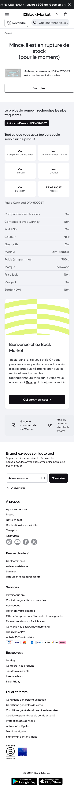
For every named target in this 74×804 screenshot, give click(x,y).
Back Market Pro (15, 632)
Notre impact (14, 519)
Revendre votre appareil (20, 610)
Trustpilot (11, 530)
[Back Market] (37, 14)
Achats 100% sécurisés (20, 637)
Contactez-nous (15, 561)
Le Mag (10, 660)
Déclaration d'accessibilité (22, 525)
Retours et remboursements (23, 576)
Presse (10, 514)
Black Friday (13, 681)
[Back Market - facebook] (26, 542)
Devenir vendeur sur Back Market (26, 621)
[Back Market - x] (34, 542)
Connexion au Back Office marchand (28, 626)
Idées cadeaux (15, 676)
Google (31, 382)
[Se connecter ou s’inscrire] (57, 14)
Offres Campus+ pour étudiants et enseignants (34, 616)
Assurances (13, 605)
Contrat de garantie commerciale (26, 600)
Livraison (11, 571)
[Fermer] (69, 4)
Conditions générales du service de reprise (32, 710)
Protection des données (20, 720)
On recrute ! (13, 535)
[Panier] (65, 14)
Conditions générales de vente (24, 705)
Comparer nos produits (20, 665)
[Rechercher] (35, 23)
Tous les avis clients (17, 671)
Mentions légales (16, 731)
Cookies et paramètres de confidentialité (30, 715)
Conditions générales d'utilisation (26, 699)
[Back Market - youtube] (17, 542)
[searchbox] (53, 22)
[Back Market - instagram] (9, 542)
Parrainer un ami (15, 595)
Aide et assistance (17, 566)
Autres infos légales (18, 726)
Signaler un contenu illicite (21, 736)
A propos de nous (16, 509)
